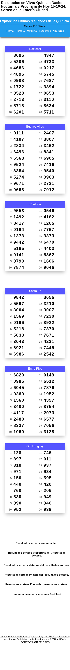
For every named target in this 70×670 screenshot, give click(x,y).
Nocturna (58, 30)
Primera (20, 30)
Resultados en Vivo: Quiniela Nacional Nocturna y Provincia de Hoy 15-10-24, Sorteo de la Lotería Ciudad (34, 6)
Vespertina (45, 30)
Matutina (32, 30)
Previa (10, 30)
